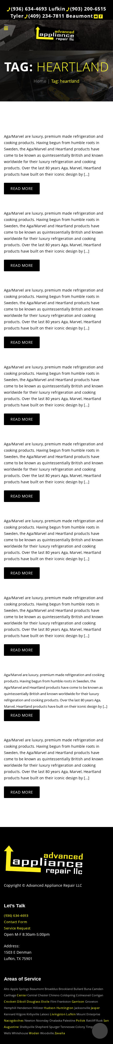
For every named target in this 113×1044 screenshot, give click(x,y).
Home (40, 81)
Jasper (95, 1008)
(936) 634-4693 (16, 915)
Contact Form (15, 921)
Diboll (21, 1001)
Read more (22, 188)
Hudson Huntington (59, 1008)
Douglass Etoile (38, 1001)
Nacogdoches (14, 1020)
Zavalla (60, 1033)
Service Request (17, 928)
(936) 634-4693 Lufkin (38, 9)
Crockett (10, 1001)
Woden (34, 1033)
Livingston (57, 1014)
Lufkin (71, 1014)
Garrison (78, 1001)
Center (22, 995)
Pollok (80, 1020)
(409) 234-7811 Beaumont (60, 16)
